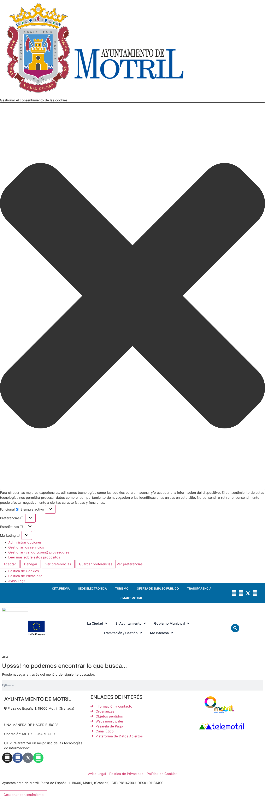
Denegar (30, 564)
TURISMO (122, 588)
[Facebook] (241, 593)
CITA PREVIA (61, 588)
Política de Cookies (23, 571)
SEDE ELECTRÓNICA (92, 588)
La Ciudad (95, 623)
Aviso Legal (17, 581)
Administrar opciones (25, 542)
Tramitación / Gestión (121, 633)
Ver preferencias (58, 564)
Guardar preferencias (95, 564)
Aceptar (10, 564)
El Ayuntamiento (129, 623)
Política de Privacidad (25, 576)
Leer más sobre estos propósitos (34, 557)
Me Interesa (159, 633)
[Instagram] (234, 593)
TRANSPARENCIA (199, 588)
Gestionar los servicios (26, 547)
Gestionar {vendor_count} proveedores (38, 552)
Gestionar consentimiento (24, 795)
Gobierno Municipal (169, 623)
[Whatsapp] (254, 593)
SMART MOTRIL (131, 598)
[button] (132, 296)
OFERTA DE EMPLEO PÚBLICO (158, 588)
